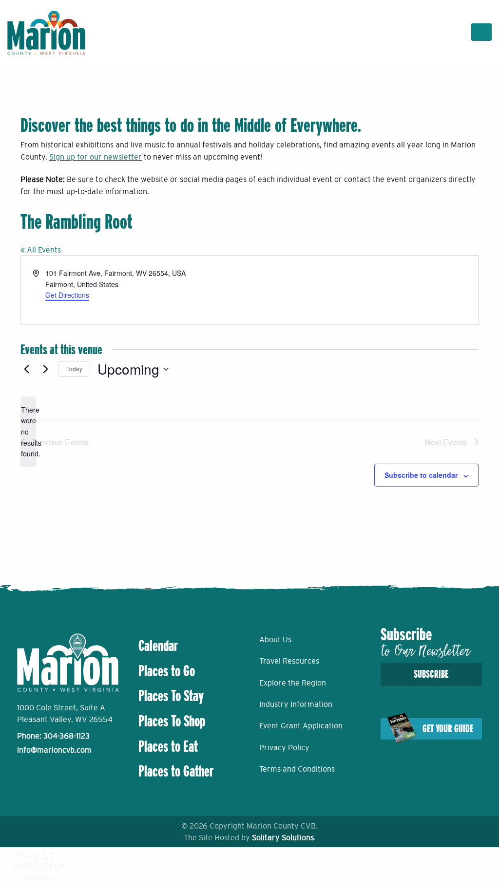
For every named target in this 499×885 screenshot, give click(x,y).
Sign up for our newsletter (95, 156)
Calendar (158, 645)
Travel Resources (289, 660)
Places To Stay (171, 695)
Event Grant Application (301, 725)
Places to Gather (176, 771)
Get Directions (67, 295)
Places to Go (166, 671)
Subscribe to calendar (421, 475)
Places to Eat (168, 746)
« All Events (40, 249)
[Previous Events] (26, 369)
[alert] (28, 432)
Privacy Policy (284, 747)
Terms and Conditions (297, 768)
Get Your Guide (447, 728)
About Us (275, 639)
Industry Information (295, 704)
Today (74, 368)
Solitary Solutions (283, 837)
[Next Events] (45, 369)
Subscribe (431, 674)
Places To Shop (171, 721)
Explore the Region (292, 682)
